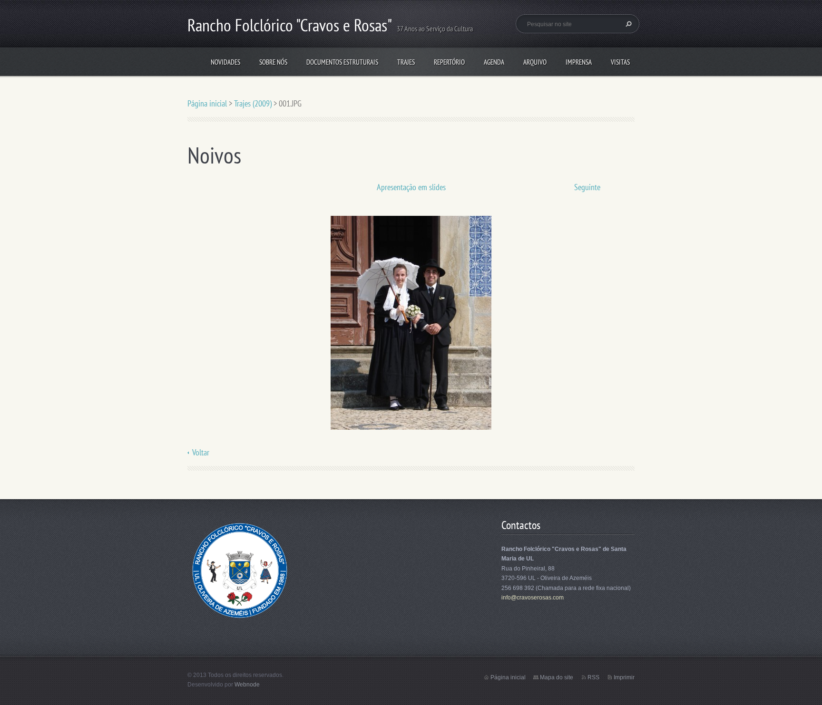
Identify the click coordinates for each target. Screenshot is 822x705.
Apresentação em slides (411, 187)
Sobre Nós (273, 62)
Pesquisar (627, 24)
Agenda (494, 62)
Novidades (225, 62)
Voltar (200, 452)
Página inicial (207, 103)
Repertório (449, 62)
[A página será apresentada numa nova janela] (411, 322)
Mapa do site (556, 677)
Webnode (247, 684)
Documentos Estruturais (342, 62)
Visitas (620, 62)
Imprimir (624, 677)
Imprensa (579, 62)
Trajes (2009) (253, 103)
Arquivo (535, 62)
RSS (593, 677)
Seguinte (587, 187)
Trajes (406, 62)
